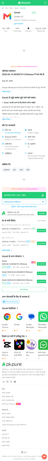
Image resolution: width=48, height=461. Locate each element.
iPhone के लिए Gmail (11, 302)
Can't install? (41, 220)
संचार (11, 8)
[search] (45, 3)
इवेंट (14, 169)
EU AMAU (32, 459)
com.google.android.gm (13, 133)
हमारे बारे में (5, 434)
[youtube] (14, 381)
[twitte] (11, 381)
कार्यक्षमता (6, 169)
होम (3, 8)
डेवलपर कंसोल (6, 413)
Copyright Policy (19, 459)
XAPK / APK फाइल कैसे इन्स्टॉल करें (23, 206)
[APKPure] (24, 2)
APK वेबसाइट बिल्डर (8, 417)
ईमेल (28, 169)
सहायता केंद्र (6, 445)
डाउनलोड (42, 213)
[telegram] (3, 381)
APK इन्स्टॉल (6, 393)
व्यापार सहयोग (6, 441)
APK (34, 12)
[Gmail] (7, 16)
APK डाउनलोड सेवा (8, 400)
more (37, 132)
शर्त (26, 459)
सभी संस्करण (24, 289)
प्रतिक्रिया (8, 153)
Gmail (16, 8)
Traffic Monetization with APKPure (14, 424)
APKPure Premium (9, 404)
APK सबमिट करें (7, 421)
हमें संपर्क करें (6, 438)
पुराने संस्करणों (18, 23)
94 (28, 146)
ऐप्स (7, 8)
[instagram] (7, 381)
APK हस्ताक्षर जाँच (7, 396)
